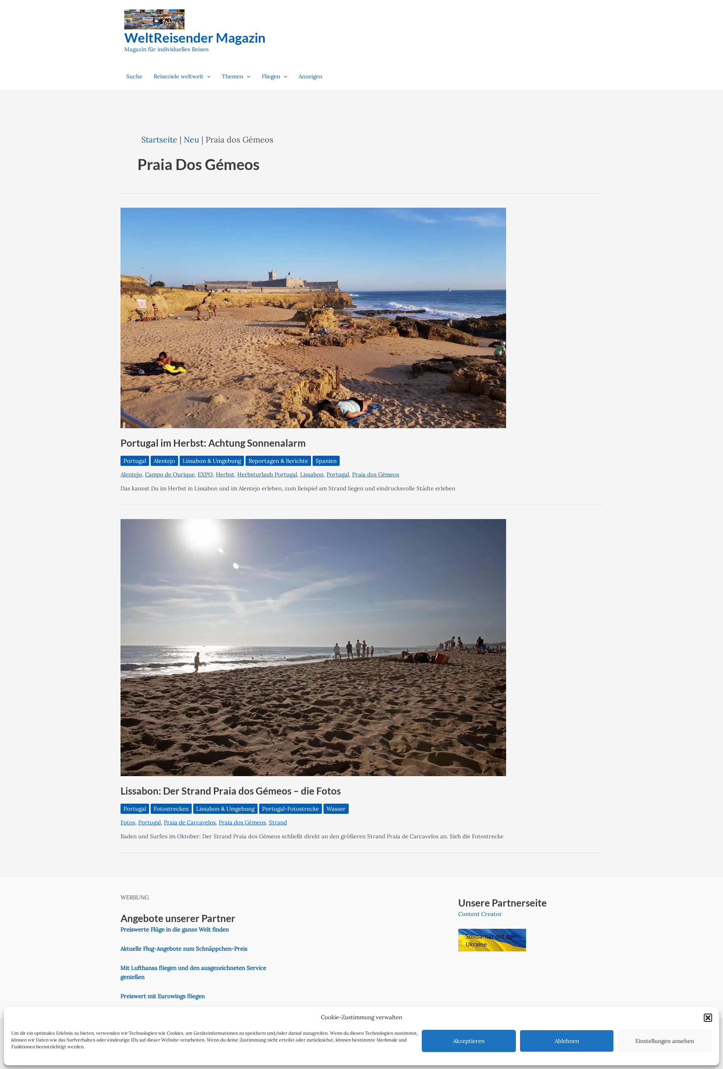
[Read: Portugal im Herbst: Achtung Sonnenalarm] (313, 317)
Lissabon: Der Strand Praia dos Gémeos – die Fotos (230, 791)
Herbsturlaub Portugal (267, 474)
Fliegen (271, 76)
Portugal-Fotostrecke (290, 808)
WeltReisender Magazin (194, 37)
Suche (134, 76)
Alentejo (164, 460)
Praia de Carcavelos (190, 822)
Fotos (127, 822)
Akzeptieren (469, 1040)
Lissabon (311, 474)
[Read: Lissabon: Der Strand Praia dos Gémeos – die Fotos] (313, 647)
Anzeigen (310, 76)
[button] (708, 1018)
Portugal (135, 460)
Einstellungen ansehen (664, 1040)
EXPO (205, 474)
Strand (278, 822)
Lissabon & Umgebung (212, 460)
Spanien (326, 460)
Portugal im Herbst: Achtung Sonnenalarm (213, 443)
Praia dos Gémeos (375, 474)
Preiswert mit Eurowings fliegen (162, 996)
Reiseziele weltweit (178, 76)
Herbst (225, 474)
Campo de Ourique (170, 474)
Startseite (159, 139)
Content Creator (480, 913)
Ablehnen (567, 1040)
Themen (232, 76)
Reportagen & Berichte (278, 460)
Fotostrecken (171, 808)
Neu (191, 139)
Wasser (336, 808)
